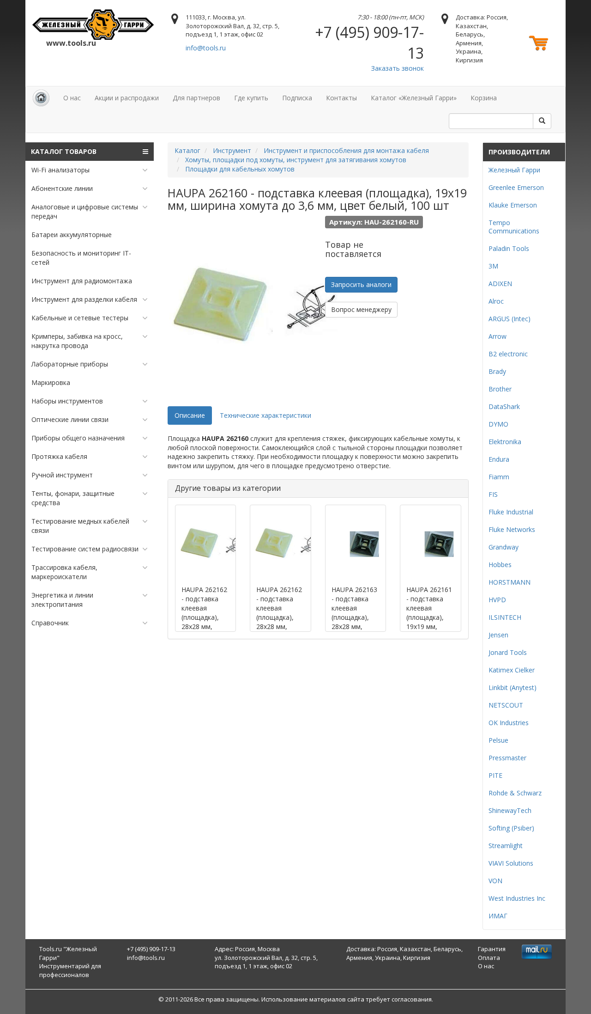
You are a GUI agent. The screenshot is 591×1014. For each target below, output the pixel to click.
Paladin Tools (508, 248)
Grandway (503, 547)
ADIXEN (500, 283)
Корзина (483, 97)
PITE (495, 775)
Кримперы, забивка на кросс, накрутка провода (77, 341)
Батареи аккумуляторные (71, 234)
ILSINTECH (504, 617)
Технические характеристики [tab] (265, 415)
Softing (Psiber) (511, 828)
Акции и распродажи (127, 97)
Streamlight (505, 845)
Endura (498, 459)
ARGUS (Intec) (509, 318)
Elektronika (504, 441)
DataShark (504, 406)
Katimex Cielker (511, 670)
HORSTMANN (509, 582)
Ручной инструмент (62, 474)
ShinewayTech (509, 810)
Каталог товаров (63, 151)
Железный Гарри (514, 169)
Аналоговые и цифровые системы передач (84, 211)
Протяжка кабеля (59, 456)
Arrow (497, 336)
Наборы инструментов (67, 401)
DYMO (498, 424)
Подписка (297, 97)
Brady (497, 371)
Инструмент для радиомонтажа (81, 280)
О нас (72, 97)
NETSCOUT (505, 705)
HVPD (497, 599)
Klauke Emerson (512, 205)
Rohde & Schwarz (515, 792)
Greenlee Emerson (516, 187)
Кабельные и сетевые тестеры (79, 317)
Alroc (496, 301)
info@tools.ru (206, 47)
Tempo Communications (513, 226)
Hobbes (500, 564)
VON (495, 880)
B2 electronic (508, 353)
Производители (519, 151)
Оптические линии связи (70, 419)
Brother (500, 389)
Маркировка (50, 382)
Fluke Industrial (510, 511)
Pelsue (498, 740)
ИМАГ (497, 915)
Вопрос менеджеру (361, 309)
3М (493, 266)
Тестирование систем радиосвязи (85, 548)
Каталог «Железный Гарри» (414, 97)
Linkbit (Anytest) (512, 687)
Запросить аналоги (361, 284)
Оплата (489, 957)
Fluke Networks (511, 529)
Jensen (498, 634)
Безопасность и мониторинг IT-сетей (81, 258)
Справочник (50, 622)
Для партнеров (196, 97)
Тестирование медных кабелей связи (80, 526)
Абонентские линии (62, 188)
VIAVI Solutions (510, 863)
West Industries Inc (516, 898)
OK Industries (508, 722)
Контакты (341, 97)
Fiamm (498, 476)
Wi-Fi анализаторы (60, 169)
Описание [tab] (190, 415)
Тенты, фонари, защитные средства (73, 498)
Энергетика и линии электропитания (62, 600)
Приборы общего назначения (78, 438)
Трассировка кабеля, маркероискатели (64, 572)
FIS (493, 494)
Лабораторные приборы (69, 364)
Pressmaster (507, 757)
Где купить (251, 97)
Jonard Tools (507, 652)
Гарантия (492, 949)
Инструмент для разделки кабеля (84, 299)
